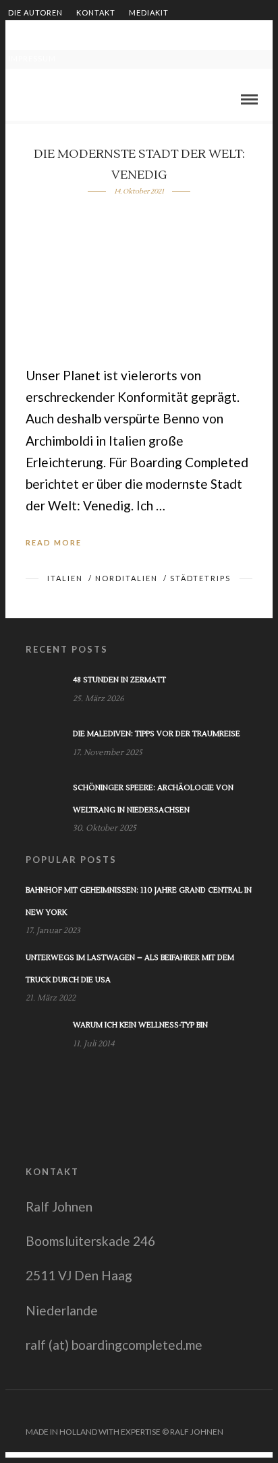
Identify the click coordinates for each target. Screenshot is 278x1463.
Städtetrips (200, 578)
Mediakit (149, 12)
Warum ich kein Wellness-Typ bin (140, 1025)
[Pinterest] (246, 1410)
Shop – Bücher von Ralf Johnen (170, 35)
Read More (54, 542)
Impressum (32, 58)
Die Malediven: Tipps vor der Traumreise (156, 734)
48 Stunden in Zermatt (119, 680)
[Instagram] (263, 1410)
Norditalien (126, 578)
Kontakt (95, 12)
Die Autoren (35, 12)
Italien (65, 578)
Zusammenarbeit (46, 35)
